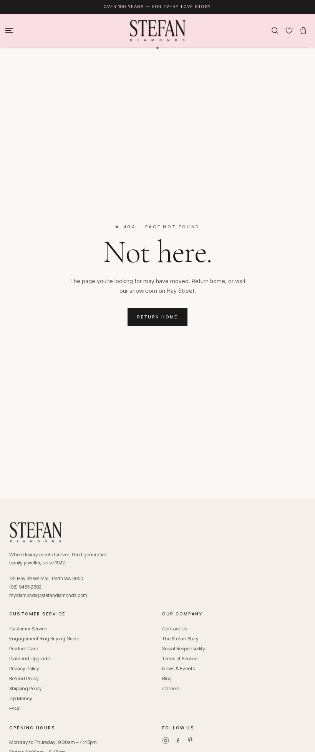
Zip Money (20, 698)
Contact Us (174, 628)
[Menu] (9, 30)
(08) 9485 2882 (25, 587)
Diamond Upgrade (29, 658)
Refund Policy (24, 678)
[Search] (275, 30)
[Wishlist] (289, 30)
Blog (167, 678)
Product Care (23, 648)
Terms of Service (179, 658)
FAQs (14, 708)
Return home (157, 317)
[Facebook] (177, 740)
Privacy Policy (24, 668)
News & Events (178, 668)
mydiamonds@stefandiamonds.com (48, 595)
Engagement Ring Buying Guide (44, 638)
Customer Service (28, 628)
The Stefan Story (180, 638)
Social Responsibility (183, 648)
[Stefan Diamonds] (157, 30)
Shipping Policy (25, 688)
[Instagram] (165, 740)
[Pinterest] (190, 740)
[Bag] (303, 30)
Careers (170, 688)
